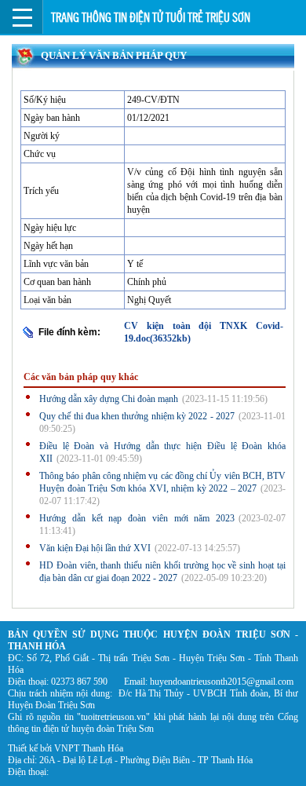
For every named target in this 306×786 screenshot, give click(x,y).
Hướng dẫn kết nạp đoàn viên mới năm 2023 (137, 518)
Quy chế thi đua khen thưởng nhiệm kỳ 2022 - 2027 (137, 416)
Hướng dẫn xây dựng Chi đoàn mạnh (108, 398)
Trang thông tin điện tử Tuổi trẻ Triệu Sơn (150, 18)
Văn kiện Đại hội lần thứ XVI (95, 548)
